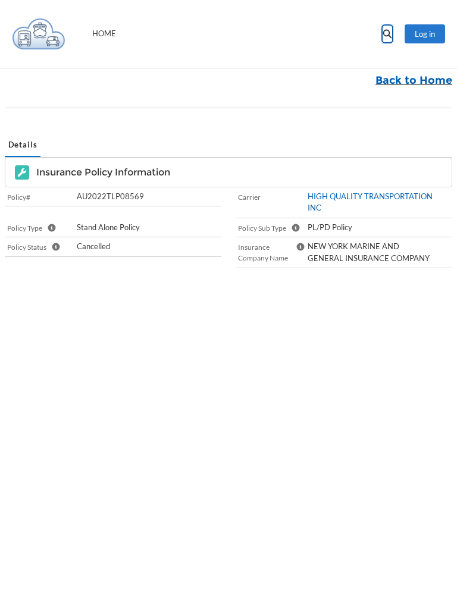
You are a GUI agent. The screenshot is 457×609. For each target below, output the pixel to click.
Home (104, 33)
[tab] (22, 145)
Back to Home (413, 80)
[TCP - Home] (38, 34)
